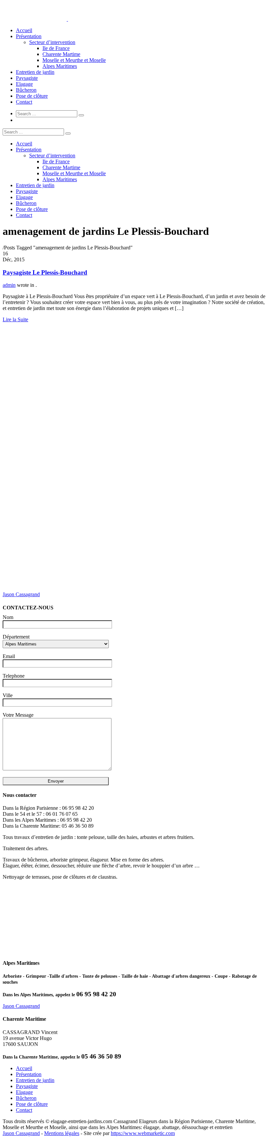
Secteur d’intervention (52, 42)
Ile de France (56, 48)
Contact (24, 102)
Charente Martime (61, 54)
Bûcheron (26, 90)
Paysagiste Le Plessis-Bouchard (45, 272)
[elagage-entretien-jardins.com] (67, 19)
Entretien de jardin (35, 72)
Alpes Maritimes (59, 66)
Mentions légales (61, 1133)
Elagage (24, 84)
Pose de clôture (32, 96)
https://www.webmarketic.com (143, 1133)
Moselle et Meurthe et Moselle (74, 60)
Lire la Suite (15, 319)
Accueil (24, 30)
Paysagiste (27, 78)
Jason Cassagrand (21, 594)
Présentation (28, 36)
